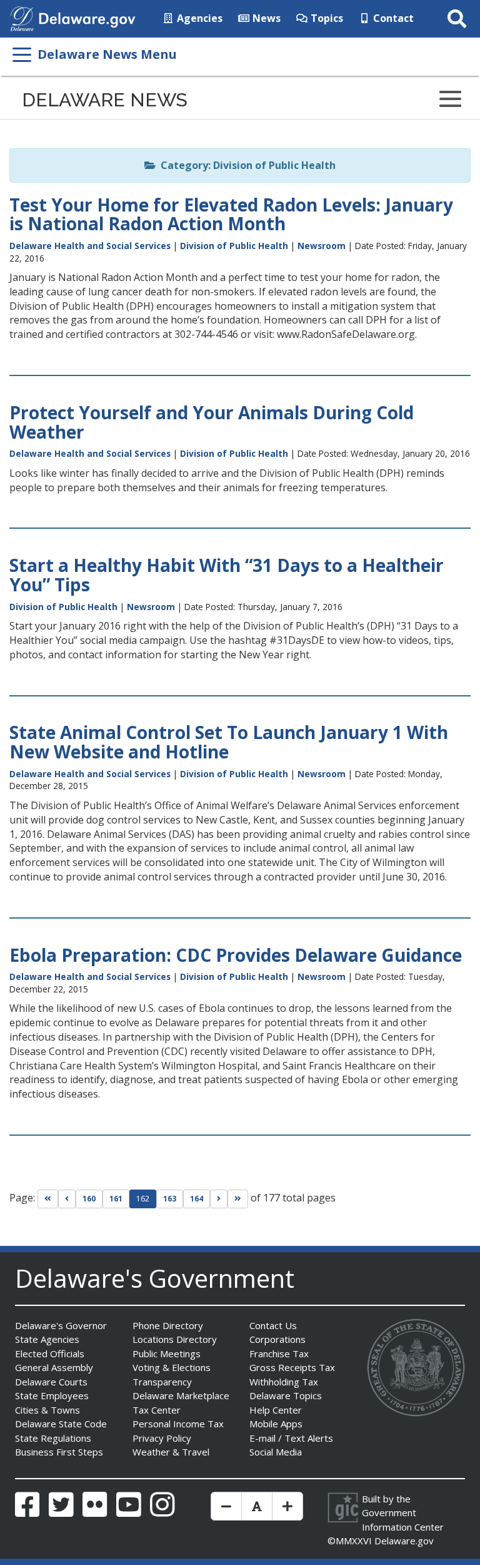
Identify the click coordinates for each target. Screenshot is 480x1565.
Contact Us (273, 1325)
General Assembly (54, 1367)
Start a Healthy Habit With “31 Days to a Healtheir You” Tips (226, 574)
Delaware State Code (61, 1423)
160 (89, 1198)
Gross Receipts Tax (292, 1367)
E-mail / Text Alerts (291, 1438)
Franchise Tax (279, 1353)
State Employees (52, 1395)
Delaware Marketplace (180, 1395)
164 (196, 1198)
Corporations (277, 1339)
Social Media (275, 1451)
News (265, 18)
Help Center (275, 1410)
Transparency (162, 1381)
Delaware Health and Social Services (90, 246)
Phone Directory (167, 1325)
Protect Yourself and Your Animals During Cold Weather (211, 422)
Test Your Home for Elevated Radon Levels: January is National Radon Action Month (231, 214)
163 (169, 1198)
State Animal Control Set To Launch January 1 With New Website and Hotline (228, 741)
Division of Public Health (234, 246)
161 (115, 1198)
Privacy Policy (161, 1438)
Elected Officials (49, 1353)
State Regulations (53, 1438)
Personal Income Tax (178, 1423)
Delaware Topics (285, 1395)
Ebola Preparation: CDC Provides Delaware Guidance (235, 955)
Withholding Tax (283, 1381)
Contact (392, 18)
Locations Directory (174, 1339)
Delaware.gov (404, 1540)
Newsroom (322, 246)
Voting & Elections (171, 1367)
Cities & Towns (47, 1410)
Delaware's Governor (61, 1325)
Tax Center (156, 1410)
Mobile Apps (275, 1423)
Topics (325, 18)
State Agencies (47, 1339)
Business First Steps (59, 1451)
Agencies (198, 18)
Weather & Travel (170, 1451)
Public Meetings (166, 1353)
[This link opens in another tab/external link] (21, 17)
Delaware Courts (51, 1381)
